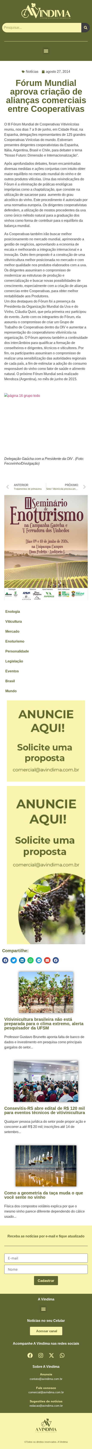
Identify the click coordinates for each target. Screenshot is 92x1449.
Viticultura (13, 621)
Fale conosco (46, 1388)
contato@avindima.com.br (46, 1379)
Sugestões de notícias (46, 1401)
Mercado (12, 631)
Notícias (32, 71)
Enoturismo (14, 641)
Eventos (12, 671)
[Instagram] (40, 1355)
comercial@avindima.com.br (46, 1392)
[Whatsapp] (62, 1355)
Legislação (14, 661)
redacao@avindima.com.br (46, 1405)
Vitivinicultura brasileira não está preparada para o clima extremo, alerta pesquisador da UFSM (43, 1023)
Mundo (11, 691)
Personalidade (17, 651)
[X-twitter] (51, 1355)
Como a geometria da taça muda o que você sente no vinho (43, 1195)
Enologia (12, 611)
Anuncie (46, 1374)
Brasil (10, 681)
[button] (46, 50)
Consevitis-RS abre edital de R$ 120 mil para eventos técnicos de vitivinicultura (44, 1110)
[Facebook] (30, 1355)
